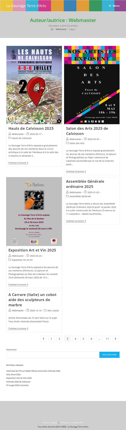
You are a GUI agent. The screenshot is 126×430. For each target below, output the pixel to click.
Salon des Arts (77, 143)
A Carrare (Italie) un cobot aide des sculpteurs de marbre (32, 299)
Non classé (53, 310)
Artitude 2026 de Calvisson (18, 381)
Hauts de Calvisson (22, 138)
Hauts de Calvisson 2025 (31, 128)
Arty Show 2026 (13, 374)
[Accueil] (52, 29)
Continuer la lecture (18, 163)
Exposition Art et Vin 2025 (32, 250)
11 (107, 338)
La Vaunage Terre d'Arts (26, 5)
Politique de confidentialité (72, 422)
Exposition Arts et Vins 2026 (19, 378)
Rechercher (11, 349)
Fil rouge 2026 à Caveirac (17, 385)
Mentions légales (50, 422)
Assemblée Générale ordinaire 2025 (85, 184)
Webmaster (18, 134)
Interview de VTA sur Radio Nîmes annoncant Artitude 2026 (33, 371)
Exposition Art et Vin (22, 259)
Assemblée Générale (80, 196)
